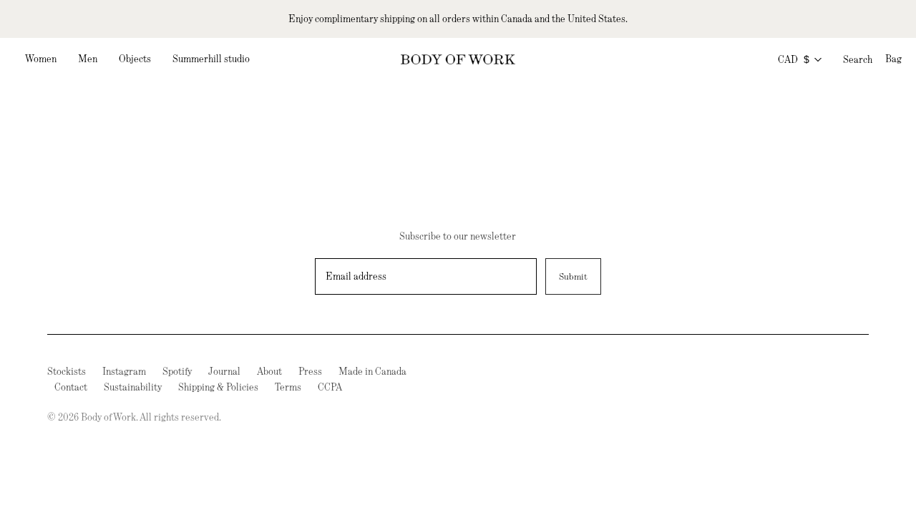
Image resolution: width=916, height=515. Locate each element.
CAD (793, 59)
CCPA (330, 387)
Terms (288, 387)
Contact (70, 387)
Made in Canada (372, 371)
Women (41, 59)
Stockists (66, 371)
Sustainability (133, 387)
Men (87, 59)
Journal (224, 371)
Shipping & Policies (218, 387)
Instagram (124, 371)
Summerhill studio (211, 59)
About (269, 371)
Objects (135, 59)
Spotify (177, 371)
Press (310, 371)
